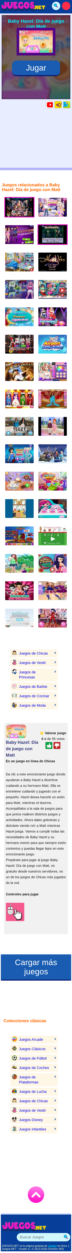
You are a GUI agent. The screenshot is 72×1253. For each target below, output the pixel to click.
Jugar (36, 67)
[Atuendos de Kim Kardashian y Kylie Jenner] (19, 429)
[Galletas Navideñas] (52, 539)
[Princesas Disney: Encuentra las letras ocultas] (19, 319)
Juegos (52, 1245)
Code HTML (61, 105)
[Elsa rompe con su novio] (52, 210)
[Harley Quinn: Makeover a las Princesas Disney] (19, 347)
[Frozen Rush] (52, 456)
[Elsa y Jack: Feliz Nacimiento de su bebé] (52, 484)
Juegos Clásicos (32, 1049)
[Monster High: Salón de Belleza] (19, 292)
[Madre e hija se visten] (19, 566)
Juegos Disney (31, 1120)
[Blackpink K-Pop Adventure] (52, 319)
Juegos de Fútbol (33, 1058)
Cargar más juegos (36, 967)
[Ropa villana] (19, 237)
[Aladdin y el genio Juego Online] (52, 265)
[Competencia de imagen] (52, 374)
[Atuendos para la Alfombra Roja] (52, 402)
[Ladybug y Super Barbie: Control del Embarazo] (52, 292)
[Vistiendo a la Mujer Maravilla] (52, 566)
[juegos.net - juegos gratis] (24, 1226)
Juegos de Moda (32, 705)
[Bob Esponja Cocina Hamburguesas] (19, 511)
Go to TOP (36, 1194)
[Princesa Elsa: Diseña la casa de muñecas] (19, 621)
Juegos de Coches (34, 1068)
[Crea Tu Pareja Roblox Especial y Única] (52, 429)
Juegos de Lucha (33, 1091)
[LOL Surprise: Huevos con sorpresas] (52, 511)
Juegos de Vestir (32, 663)
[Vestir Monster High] (19, 593)
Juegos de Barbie (33, 686)
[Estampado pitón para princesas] (19, 456)
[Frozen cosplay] (19, 539)
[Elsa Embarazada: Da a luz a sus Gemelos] (19, 265)
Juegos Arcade (31, 1039)
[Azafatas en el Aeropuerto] (52, 347)
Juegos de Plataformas (28, 1079)
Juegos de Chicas (33, 653)
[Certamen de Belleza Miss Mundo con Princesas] (19, 402)
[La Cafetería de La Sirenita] (19, 484)
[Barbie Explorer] (19, 374)
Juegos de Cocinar (34, 696)
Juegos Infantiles (32, 1129)
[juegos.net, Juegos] (23, 6)
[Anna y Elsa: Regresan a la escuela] (52, 593)
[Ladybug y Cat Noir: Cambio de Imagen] (52, 621)
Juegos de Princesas (27, 674)
